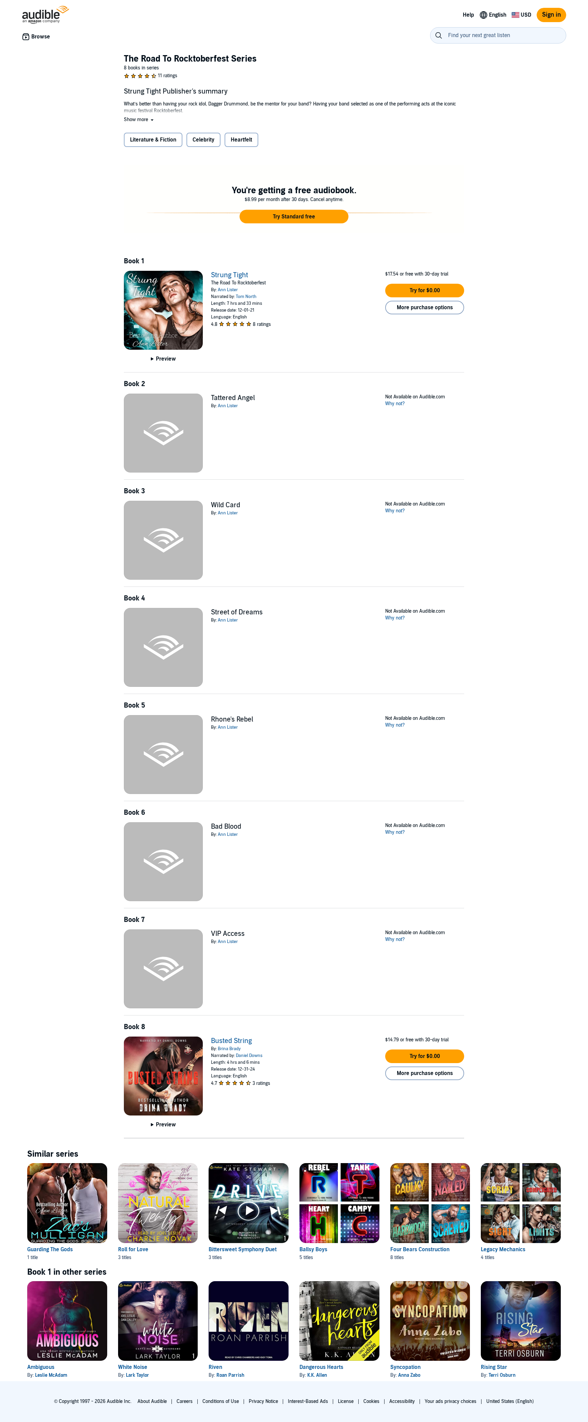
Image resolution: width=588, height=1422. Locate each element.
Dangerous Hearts (321, 1367)
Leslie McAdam (51, 1375)
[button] (139, 119)
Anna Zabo (409, 1375)
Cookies (371, 1401)
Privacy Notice (263, 1401)
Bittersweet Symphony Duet (243, 1249)
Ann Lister (228, 290)
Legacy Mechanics (503, 1249)
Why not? (395, 404)
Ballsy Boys (313, 1249)
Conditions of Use (220, 1401)
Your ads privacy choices (450, 1401)
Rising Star (494, 1367)
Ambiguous (40, 1367)
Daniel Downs (249, 1055)
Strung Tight (229, 275)
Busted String (231, 1041)
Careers (185, 1401)
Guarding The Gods (50, 1249)
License (346, 1401)
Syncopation (405, 1367)
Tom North (246, 296)
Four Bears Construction (420, 1249)
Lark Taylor (137, 1375)
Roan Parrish (230, 1375)
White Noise (132, 1367)
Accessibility (402, 1401)
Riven (215, 1367)
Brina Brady (229, 1049)
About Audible (152, 1401)
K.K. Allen (317, 1375)
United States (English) (510, 1401)
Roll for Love (133, 1249)
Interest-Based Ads (308, 1401)
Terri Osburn (502, 1375)
